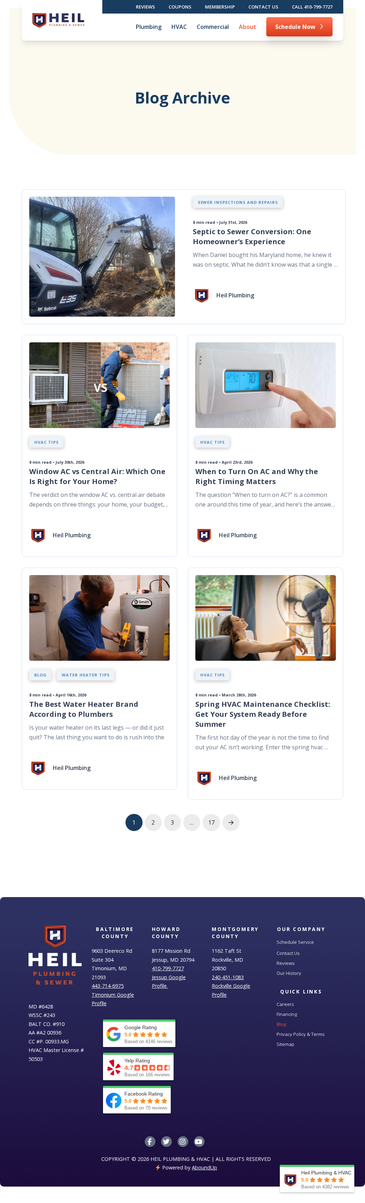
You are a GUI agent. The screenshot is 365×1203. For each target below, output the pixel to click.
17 (211, 822)
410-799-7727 (168, 968)
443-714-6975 (108, 985)
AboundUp (204, 1167)
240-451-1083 (228, 977)
